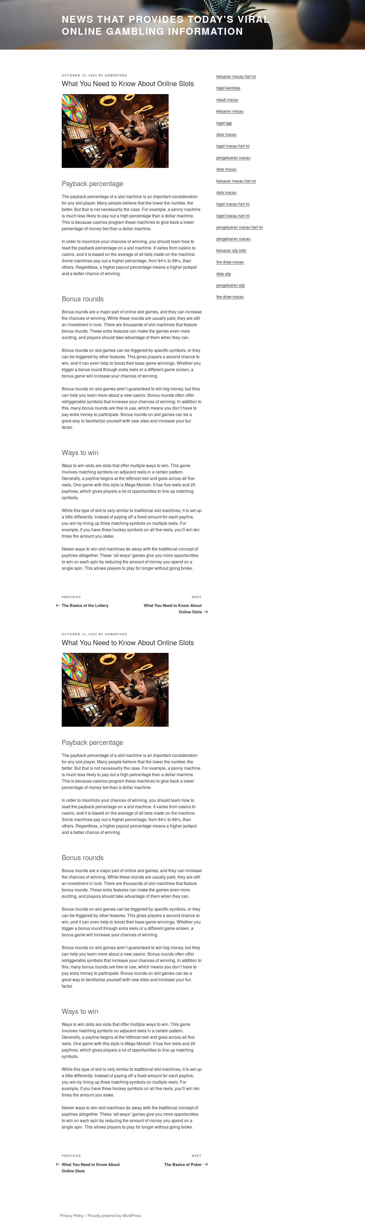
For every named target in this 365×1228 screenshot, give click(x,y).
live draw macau (230, 296)
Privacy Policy (71, 1215)
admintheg (116, 75)
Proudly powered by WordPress (114, 1215)
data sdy (223, 273)
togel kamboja (228, 87)
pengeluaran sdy (230, 285)
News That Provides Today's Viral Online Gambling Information (166, 25)
